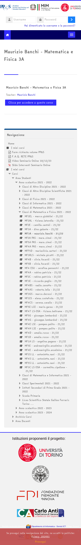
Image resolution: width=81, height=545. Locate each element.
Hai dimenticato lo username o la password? (49, 25)
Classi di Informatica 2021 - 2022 (41, 203)
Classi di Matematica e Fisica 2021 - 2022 (46, 212)
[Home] (40, 8)
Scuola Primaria (31, 396)
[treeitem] (40, 282)
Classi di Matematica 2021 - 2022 (41, 207)
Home (11, 143)
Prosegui (40, 542)
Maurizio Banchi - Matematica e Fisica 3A (36, 87)
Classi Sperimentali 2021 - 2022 (40, 383)
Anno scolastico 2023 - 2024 (35, 412)
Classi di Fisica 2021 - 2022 (38, 199)
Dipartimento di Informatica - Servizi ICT (48, 526)
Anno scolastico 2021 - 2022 (35, 182)
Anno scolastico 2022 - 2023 (35, 408)
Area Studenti (23, 178)
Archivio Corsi (23, 417)
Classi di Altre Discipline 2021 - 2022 (44, 186)
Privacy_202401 (40, 536)
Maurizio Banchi (26, 95)
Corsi (15, 174)
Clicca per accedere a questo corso (30, 103)
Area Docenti (22, 421)
